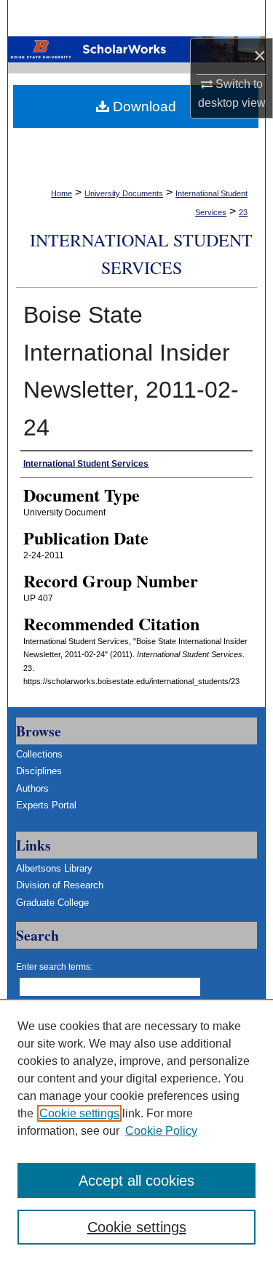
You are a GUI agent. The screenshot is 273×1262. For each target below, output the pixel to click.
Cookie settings (79, 1113)
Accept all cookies (136, 1181)
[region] (136, 1130)
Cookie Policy (161, 1131)
